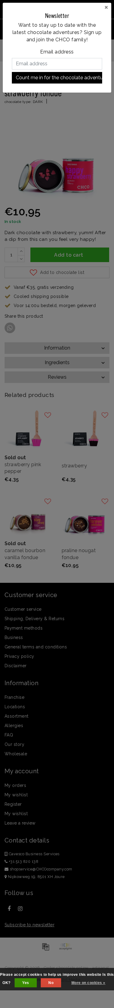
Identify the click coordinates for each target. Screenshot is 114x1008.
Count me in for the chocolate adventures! (59, 77)
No (51, 983)
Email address (57, 52)
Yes (25, 983)
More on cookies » (88, 983)
